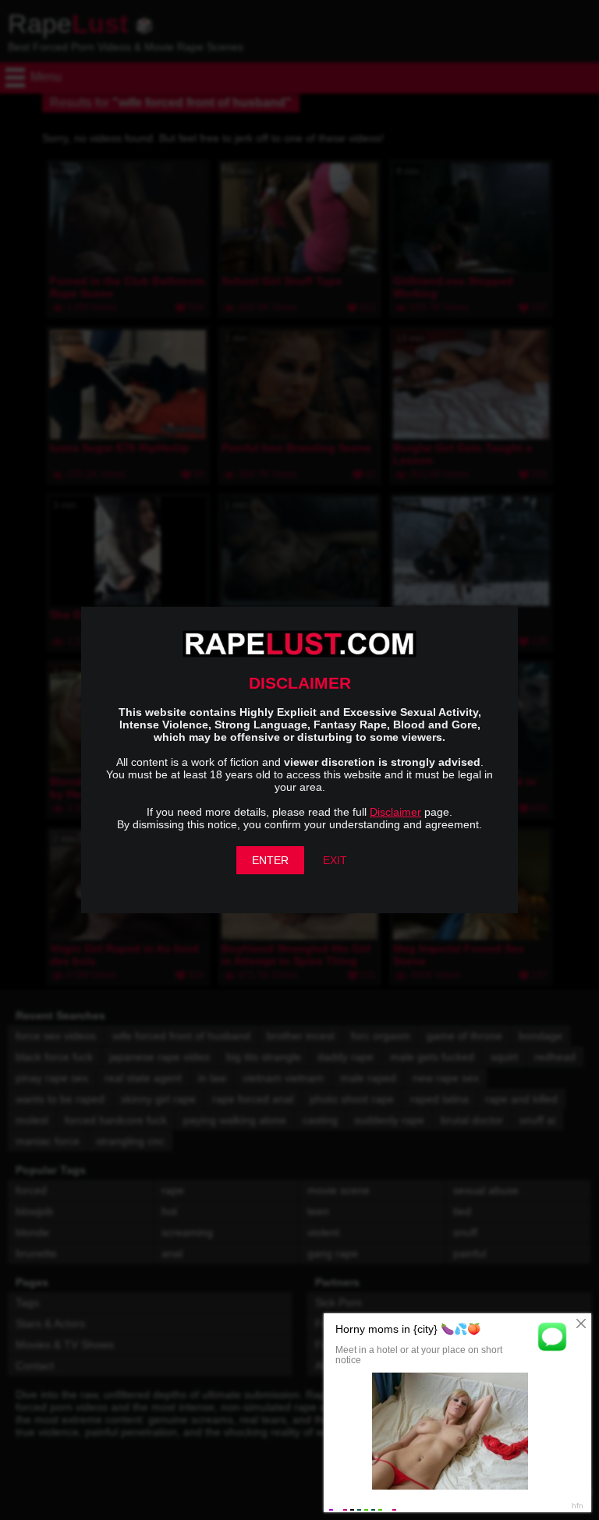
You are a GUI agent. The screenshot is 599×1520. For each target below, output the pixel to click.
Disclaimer (395, 812)
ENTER (270, 860)
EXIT (335, 860)
